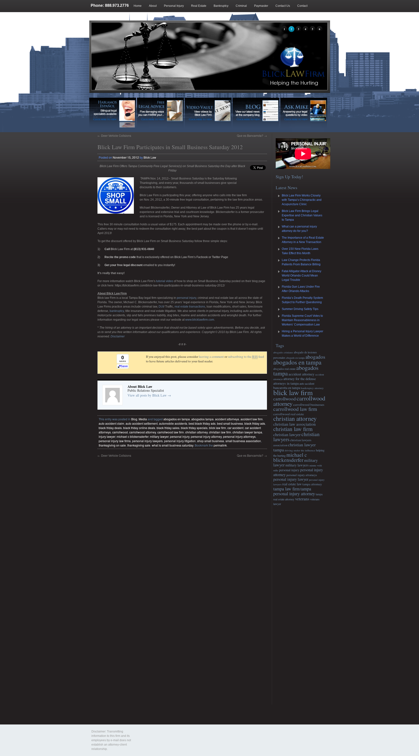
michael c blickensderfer (132, 436)
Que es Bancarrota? (252, 135)
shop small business (210, 441)
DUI (161, 306)
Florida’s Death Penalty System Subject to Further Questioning (302, 300)
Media (143, 419)
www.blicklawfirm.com (199, 319)
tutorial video (164, 281)
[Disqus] (182, 518)
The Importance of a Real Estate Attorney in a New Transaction (303, 240)
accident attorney (301, 374)
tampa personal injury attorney (294, 491)
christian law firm (220, 432)
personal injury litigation (180, 441)
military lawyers (297, 465)
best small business (230, 423)
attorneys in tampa (286, 383)
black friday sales (168, 428)
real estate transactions (190, 306)
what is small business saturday (172, 445)
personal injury (186, 298)
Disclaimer (118, 336)
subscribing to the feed (246, 356)
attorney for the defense (299, 378)
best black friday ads (202, 423)
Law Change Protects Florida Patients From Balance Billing (301, 262)
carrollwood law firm (170, 432)
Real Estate (198, 6)
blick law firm (217, 428)
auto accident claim (111, 423)
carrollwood (120, 432)
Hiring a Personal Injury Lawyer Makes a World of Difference (302, 333)
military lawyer (159, 436)
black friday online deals (139, 428)
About (153, 6)
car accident (235, 428)
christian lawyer (287, 434)
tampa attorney (312, 484)
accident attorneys (227, 419)
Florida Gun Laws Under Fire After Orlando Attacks (301, 289)
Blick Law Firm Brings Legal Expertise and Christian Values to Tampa (302, 215)
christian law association (294, 424)
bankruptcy (116, 311)
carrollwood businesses (308, 404)
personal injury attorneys (239, 436)
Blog (108, 18)
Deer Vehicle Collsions (114, 135)
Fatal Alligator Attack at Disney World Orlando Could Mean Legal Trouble (301, 275)
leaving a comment (211, 356)
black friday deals (110, 428)
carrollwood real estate (288, 414)
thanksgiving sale (138, 445)
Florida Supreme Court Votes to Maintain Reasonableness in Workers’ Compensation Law (302, 320)
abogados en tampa (176, 419)
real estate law (292, 484)
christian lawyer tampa (247, 432)
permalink (220, 445)
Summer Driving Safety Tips (300, 309)
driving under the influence (300, 450)
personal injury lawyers (147, 441)
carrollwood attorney (142, 432)
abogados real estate (284, 369)
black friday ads (254, 423)
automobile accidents (173, 423)
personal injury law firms (115, 441)
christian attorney (196, 432)
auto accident (306, 383)
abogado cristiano (283, 352)
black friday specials (194, 428)
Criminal (241, 6)
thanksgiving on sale (112, 445)
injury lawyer (107, 436)
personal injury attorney (206, 436)
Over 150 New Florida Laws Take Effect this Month (300, 251)
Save (124, 366)
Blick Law (150, 157)
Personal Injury (174, 6)
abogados (315, 356)
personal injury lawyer (290, 479)
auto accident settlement (142, 423)
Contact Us (282, 6)
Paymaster (261, 6)
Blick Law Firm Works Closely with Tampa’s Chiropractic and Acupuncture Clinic (302, 200)
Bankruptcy (221, 6)
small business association (243, 441)
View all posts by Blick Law (149, 395)
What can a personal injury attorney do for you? (299, 229)
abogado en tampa (295, 357)
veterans (302, 499)
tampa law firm (286, 489)
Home (138, 6)
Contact (302, 6)
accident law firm (252, 419)
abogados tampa (202, 419)
